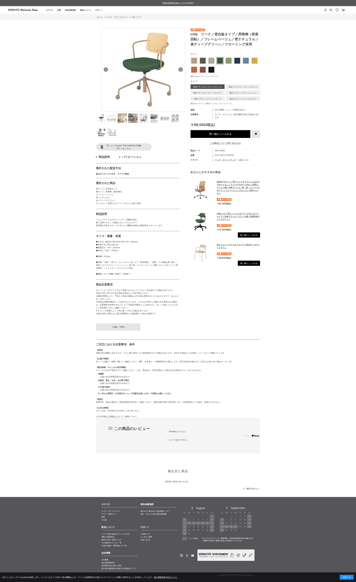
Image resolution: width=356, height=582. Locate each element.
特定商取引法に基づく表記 (112, 565)
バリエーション (132, 157)
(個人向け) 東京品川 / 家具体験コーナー (155, 511)
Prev (106, 69)
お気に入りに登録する (256, 134)
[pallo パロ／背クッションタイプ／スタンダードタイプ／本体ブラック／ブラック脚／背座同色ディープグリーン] (202, 222)
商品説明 (104, 157)
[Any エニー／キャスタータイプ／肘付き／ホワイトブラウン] (202, 253)
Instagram (181, 555)
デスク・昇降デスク (109, 514)
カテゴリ (49, 10)
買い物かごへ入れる (220, 133)
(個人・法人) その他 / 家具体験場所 (153, 514)
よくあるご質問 (146, 537)
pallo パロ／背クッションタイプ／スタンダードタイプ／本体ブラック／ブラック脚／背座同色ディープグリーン (238, 216)
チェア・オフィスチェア (225, 160)
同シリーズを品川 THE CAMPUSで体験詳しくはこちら (124, 147)
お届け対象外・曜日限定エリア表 (114, 546)
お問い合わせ (145, 540)
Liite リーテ (244, 160)
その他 (104, 520)
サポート (98, 10)
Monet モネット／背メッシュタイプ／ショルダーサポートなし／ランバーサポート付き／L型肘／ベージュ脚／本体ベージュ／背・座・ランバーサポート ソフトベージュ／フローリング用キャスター (238, 187)
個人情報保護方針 (108, 563)
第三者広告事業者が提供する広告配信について (119, 568)
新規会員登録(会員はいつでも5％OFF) (178, 3)
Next (180, 69)
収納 (103, 517)
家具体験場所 (70, 10)
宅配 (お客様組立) (108, 537)
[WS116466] (101, 118)
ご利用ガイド (113, 416)
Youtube (193, 555)
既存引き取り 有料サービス (112, 540)
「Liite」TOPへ (118, 327)
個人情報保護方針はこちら (165, 577)
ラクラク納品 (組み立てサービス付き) (116, 534)
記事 (59, 10)
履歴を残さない (253, 488)
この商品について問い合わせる (225, 143)
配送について (85, 10)
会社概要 (105, 560)
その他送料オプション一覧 (112, 543)
